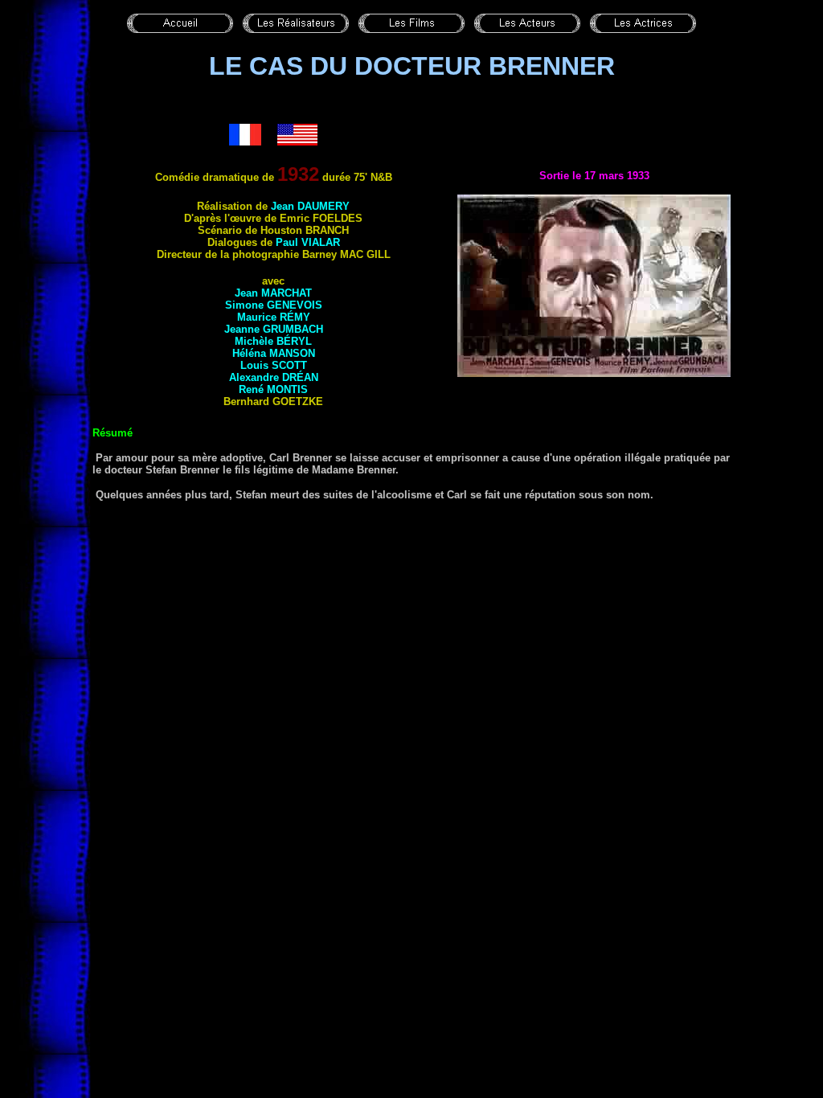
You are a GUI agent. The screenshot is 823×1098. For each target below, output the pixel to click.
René (273, 389)
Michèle (273, 341)
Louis (273, 365)
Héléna (273, 353)
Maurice (273, 317)
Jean (310, 206)
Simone (273, 305)
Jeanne (273, 329)
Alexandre (273, 377)
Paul (308, 242)
